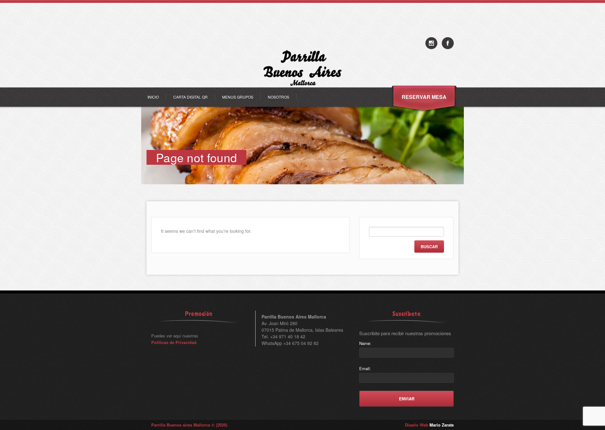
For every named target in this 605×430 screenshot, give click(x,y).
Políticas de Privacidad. (174, 342)
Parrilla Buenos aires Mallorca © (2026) (189, 425)
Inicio (153, 97)
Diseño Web (429, 425)
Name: (365, 343)
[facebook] (448, 43)
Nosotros (278, 97)
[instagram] (431, 43)
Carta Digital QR (190, 97)
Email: (365, 368)
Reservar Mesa (424, 96)
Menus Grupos (237, 97)
